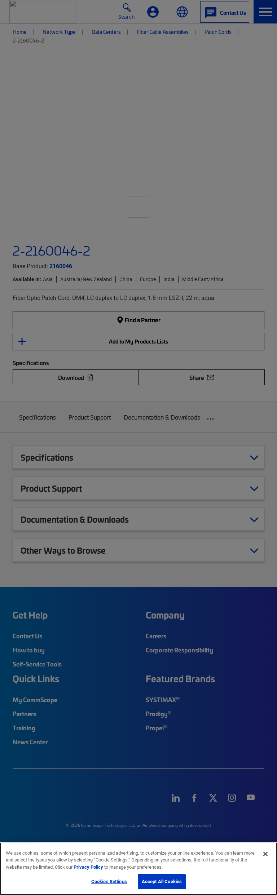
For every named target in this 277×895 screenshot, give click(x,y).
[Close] (265, 854)
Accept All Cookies (162, 881)
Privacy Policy (88, 867)
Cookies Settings (109, 881)
